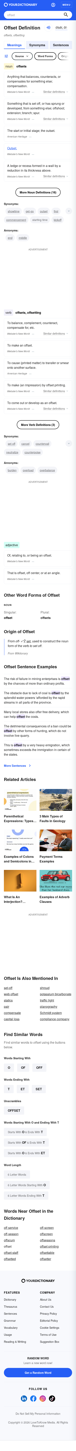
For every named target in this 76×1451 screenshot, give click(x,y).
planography (48, 1006)
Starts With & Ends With (25, 1132)
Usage (8, 1335)
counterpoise (33, 452)
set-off (8, 988)
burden (12, 470)
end (10, 238)
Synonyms (37, 45)
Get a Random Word (38, 1373)
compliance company (54, 1019)
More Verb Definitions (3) (38, 425)
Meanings (14, 45)
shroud (44, 988)
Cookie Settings (49, 1328)
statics (8, 1000)
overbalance (47, 470)
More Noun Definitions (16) (38, 192)
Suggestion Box (49, 1342)
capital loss (11, 1019)
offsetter (45, 1259)
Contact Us (47, 1306)
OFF (39, 1067)
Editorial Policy (49, 1320)
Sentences (61, 45)
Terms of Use (48, 1335)
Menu (67, 4)
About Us (45, 1299)
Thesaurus (10, 1306)
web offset (11, 994)
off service (11, 1227)
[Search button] (66, 14)
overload (28, 470)
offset (14, 1110)
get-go (30, 211)
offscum (9, 1240)
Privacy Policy (48, 1313)
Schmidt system (51, 1012)
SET (39, 1089)
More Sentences (15, 765)
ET (23, 1089)
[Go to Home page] (20, 4)
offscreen (46, 1234)
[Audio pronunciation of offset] (48, 27)
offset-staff (11, 1252)
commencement (16, 220)
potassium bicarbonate (55, 994)
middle (23, 238)
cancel (25, 444)
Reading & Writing (15, 1342)
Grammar (10, 1320)
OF (23, 1067)
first (56, 211)
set (29, 641)
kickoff (57, 220)
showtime (13, 211)
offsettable (47, 1252)
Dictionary (10, 1299)
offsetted (10, 1259)
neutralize (12, 452)
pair (6, 1006)
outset (44, 211)
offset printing (49, 1246)
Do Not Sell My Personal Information (38, 1414)
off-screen (47, 1227)
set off (11, 444)
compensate (12, 1012)
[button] (53, 5)
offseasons (47, 1240)
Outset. (12, 148)
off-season (11, 1234)
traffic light (47, 1000)
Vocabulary (11, 1328)
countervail (42, 444)
